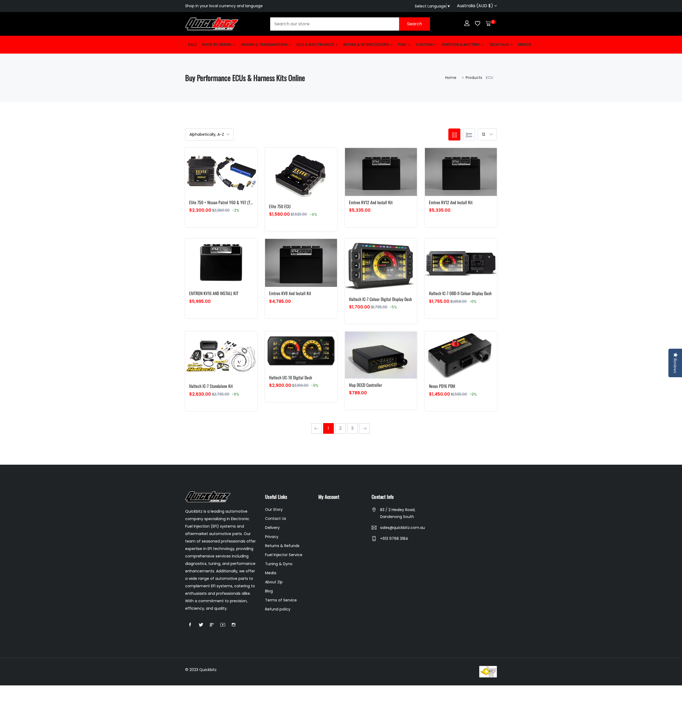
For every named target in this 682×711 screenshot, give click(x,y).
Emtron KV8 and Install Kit (290, 293)
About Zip (274, 582)
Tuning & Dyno (279, 564)
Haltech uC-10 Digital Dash (290, 377)
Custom (424, 44)
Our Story (274, 509)
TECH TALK (499, 44)
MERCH (524, 44)
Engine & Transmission (264, 44)
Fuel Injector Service (283, 554)
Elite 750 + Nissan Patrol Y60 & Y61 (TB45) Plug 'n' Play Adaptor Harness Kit (249, 202)
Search (414, 24)
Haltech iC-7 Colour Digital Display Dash (380, 299)
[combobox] (350, 24)
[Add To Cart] (209, 178)
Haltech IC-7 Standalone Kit (211, 386)
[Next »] (364, 428)
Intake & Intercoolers (366, 44)
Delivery (272, 527)
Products (474, 77)
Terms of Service (281, 600)
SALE (192, 44)
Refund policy (277, 609)
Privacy (271, 536)
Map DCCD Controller (365, 385)
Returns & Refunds (282, 545)
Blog (269, 591)
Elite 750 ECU (280, 206)
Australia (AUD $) (475, 6)
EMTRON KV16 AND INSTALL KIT (213, 293)
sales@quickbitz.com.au (402, 527)
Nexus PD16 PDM (442, 386)
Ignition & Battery (461, 44)
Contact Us (275, 518)
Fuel (402, 44)
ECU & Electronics (315, 44)
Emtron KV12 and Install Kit (371, 202)
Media (270, 573)
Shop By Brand (217, 44)
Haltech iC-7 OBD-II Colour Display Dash (460, 293)
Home (450, 77)
